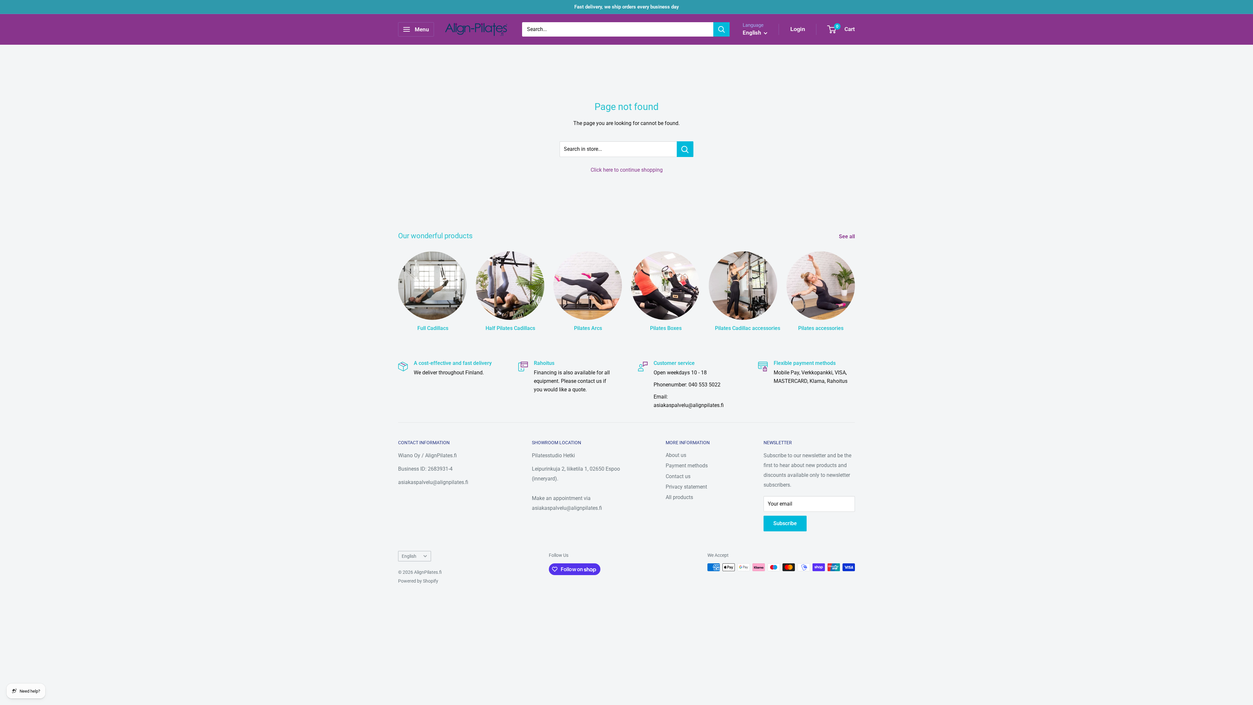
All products (679, 497)
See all (847, 236)
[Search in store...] (685, 149)
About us (676, 455)
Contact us (678, 476)
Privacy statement (686, 487)
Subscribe (785, 523)
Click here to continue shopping (627, 170)
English (409, 556)
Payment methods (687, 465)
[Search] (721, 29)
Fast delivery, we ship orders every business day (626, 7)
